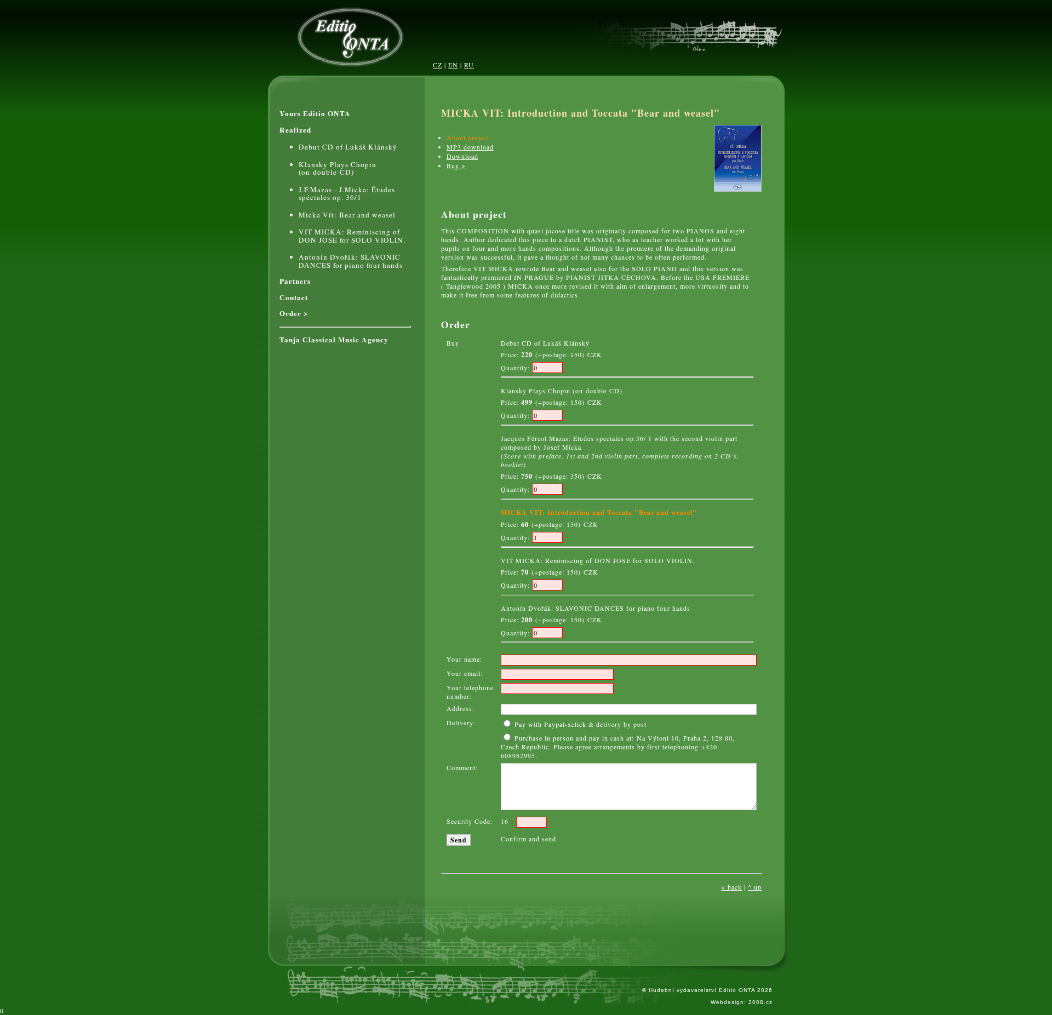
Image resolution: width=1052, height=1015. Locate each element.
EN (453, 64)
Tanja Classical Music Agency (333, 340)
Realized (295, 130)
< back (731, 886)
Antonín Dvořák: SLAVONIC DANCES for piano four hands (351, 261)
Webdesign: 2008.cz (742, 1002)
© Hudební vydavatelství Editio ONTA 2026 (707, 990)
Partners (295, 281)
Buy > (456, 165)
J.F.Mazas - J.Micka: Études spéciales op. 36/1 (347, 194)
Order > (293, 313)
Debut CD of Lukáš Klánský (348, 147)
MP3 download (470, 146)
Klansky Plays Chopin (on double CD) (337, 168)
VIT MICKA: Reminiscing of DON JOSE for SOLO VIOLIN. (352, 236)
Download (462, 156)
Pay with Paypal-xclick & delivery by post (579, 724)
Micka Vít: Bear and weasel (347, 215)
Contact (293, 298)
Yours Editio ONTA (315, 114)
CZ (437, 64)
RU (469, 64)
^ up (755, 886)
